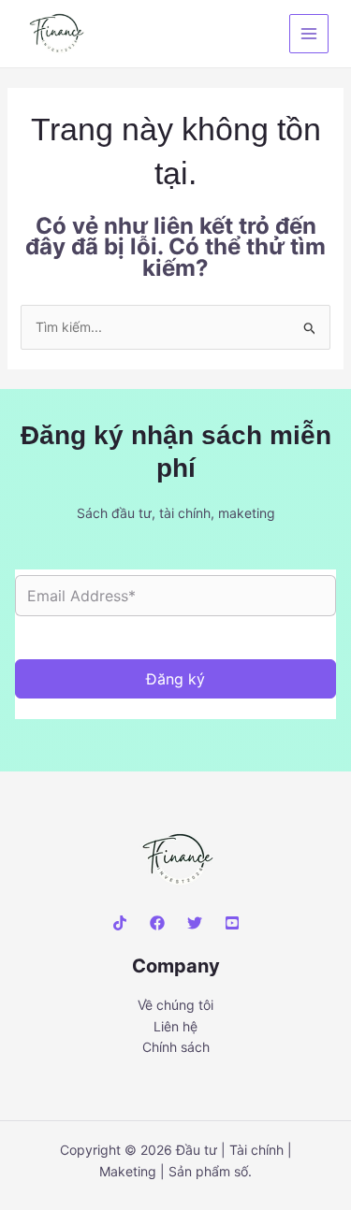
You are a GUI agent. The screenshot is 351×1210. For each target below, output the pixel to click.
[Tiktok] (119, 922)
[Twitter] (194, 922)
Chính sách (176, 1047)
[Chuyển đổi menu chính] (309, 33)
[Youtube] (232, 922)
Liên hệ (175, 1026)
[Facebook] (157, 922)
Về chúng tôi (175, 1005)
